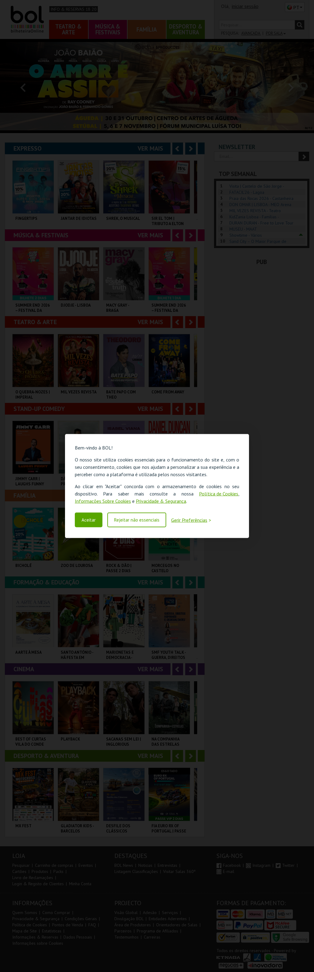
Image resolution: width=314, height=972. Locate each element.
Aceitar (89, 520)
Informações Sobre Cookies (103, 501)
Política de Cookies (218, 494)
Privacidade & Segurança (161, 501)
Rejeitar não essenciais (136, 520)
